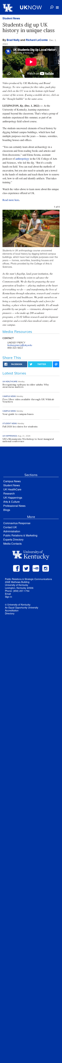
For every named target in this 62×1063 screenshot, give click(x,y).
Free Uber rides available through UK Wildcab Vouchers (28, 400)
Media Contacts (12, 543)
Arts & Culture (11, 502)
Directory (9, 613)
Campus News (12, 481)
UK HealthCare (12, 489)
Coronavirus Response (16, 523)
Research (9, 493)
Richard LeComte (37, 40)
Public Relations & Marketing (20, 535)
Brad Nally (13, 40)
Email (8, 593)
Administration (11, 531)
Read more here (10, 200)
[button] (57, 7)
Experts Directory (13, 539)
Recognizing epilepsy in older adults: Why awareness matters (25, 385)
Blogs (6, 510)
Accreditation (12, 610)
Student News (11, 18)
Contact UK (10, 527)
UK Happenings (12, 497)
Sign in (8, 596)
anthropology (22, 158)
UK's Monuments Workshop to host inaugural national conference (28, 440)
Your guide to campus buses (18, 414)
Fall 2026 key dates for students (20, 426)
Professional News (14, 506)
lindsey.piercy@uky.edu (19, 345)
